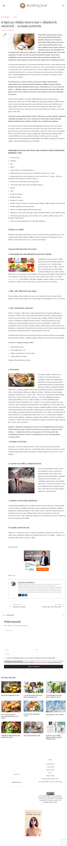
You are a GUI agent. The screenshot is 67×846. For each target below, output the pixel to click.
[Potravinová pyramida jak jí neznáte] (33, 706)
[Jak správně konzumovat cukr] (33, 727)
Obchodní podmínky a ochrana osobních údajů (50, 781)
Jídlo (2, 17)
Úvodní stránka (50, 764)
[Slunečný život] (33, 6)
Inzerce (50, 772)
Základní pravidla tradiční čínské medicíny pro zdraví (10, 736)
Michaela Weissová (8, 30)
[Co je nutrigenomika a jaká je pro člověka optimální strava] (33, 687)
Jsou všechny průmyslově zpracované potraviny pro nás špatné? (9, 716)
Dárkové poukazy (50, 769)
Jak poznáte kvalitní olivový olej (10, 695)
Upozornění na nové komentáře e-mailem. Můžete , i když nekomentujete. (32, 662)
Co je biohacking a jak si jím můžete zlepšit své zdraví (54, 696)
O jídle (13, 575)
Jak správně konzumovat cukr (32, 735)
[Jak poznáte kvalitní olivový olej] (11, 687)
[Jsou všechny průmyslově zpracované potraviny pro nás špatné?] (11, 706)
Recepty (7, 17)
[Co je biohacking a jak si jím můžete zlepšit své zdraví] (56, 687)
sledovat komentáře (40, 662)
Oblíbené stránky (50, 775)
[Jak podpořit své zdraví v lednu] (56, 706)
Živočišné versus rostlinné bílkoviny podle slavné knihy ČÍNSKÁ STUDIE (54, 737)
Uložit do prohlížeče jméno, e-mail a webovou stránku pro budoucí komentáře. (30, 658)
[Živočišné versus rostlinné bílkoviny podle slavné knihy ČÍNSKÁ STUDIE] (56, 727)
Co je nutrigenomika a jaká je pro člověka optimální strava (33, 696)
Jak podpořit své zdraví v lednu (55, 714)
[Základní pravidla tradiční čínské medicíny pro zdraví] (11, 727)
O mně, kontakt (50, 766)
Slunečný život (17, 782)
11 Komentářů (10, 615)
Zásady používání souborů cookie (50, 778)
